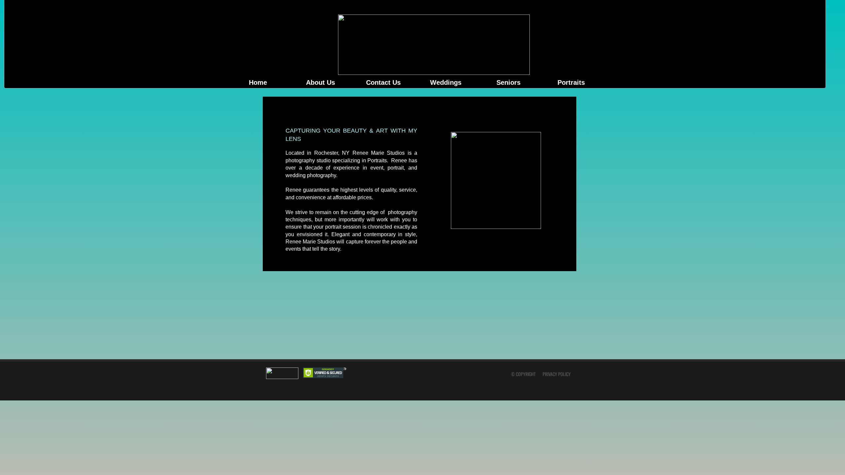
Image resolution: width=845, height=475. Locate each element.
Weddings (445, 82)
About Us (320, 82)
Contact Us (383, 82)
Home (258, 82)
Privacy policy (557, 373)
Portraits (571, 82)
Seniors (508, 82)
